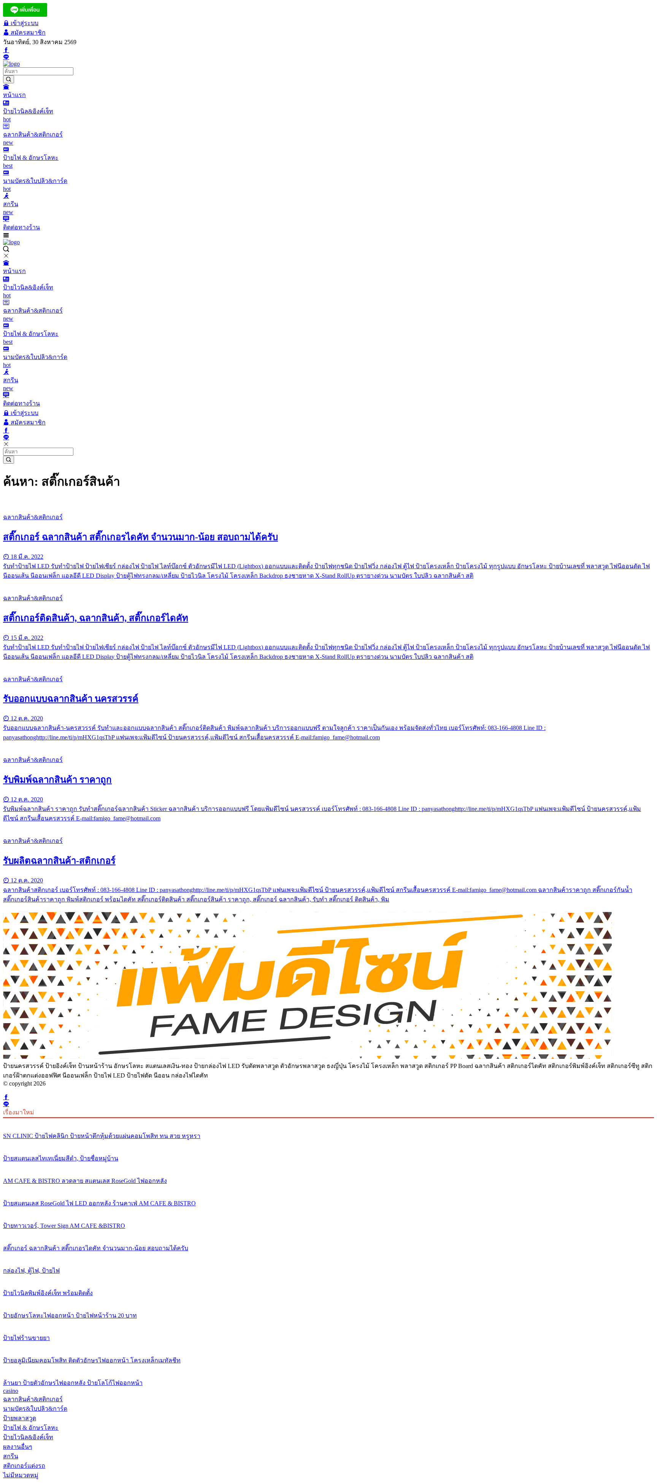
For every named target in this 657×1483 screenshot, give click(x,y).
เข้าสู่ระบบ (23, 23)
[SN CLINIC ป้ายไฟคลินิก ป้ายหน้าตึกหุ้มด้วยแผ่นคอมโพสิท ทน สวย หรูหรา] (328, 1121)
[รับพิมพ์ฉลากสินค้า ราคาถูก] (328, 745)
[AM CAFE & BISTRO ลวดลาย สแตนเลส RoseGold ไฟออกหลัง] (328, 1166)
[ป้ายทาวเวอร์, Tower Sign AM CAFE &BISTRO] (328, 1211)
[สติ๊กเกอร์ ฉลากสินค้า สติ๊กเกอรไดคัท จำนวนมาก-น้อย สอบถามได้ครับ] (328, 502)
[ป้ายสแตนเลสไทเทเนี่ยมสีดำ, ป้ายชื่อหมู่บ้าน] (328, 1144)
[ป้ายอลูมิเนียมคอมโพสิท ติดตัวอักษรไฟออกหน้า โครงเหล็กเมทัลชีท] (328, 1346)
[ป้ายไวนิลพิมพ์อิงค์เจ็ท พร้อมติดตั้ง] (328, 1278)
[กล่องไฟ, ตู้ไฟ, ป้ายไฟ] (328, 1256)
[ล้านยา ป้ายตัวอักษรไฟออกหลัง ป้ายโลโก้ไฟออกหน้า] (328, 1368)
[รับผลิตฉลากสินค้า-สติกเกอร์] (328, 826)
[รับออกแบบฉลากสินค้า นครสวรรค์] (328, 664)
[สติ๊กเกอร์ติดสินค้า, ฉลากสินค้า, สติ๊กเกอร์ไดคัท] (328, 583)
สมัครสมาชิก (27, 32)
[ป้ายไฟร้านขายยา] (328, 1323)
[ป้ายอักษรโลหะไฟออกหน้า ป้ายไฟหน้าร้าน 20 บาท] (328, 1301)
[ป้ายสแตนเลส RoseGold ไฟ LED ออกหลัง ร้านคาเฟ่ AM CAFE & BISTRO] (328, 1189)
